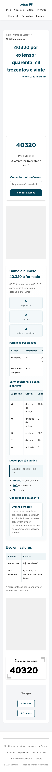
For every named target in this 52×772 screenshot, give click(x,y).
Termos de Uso (38, 752)
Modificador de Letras (14, 746)
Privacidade (27, 16)
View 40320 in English (34, 76)
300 (15, 485)
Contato (40, 16)
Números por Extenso (24, 10)
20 (14, 490)
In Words (41, 10)
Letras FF (26, 4)
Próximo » (26, 713)
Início (8, 10)
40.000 (17, 480)
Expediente (13, 16)
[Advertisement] (26, 107)
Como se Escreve (21, 34)
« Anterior (26, 703)
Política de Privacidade (21, 758)
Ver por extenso (26, 192)
